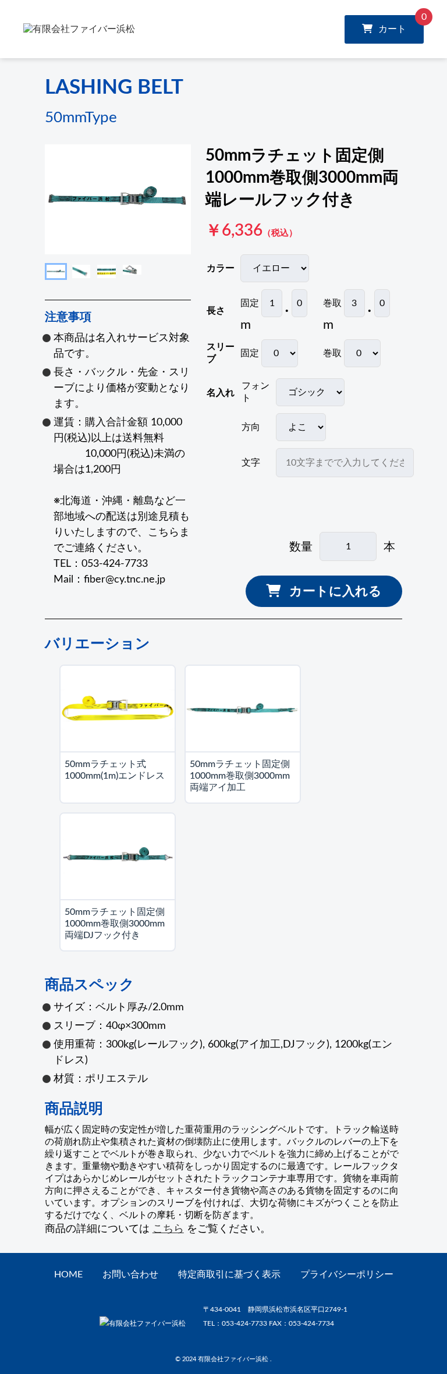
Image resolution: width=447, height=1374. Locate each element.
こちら (168, 1229)
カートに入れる (335, 591)
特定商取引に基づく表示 (229, 1274)
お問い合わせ (130, 1274)
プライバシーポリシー (346, 1274)
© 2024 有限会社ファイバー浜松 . (223, 1359)
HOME (68, 1274)
